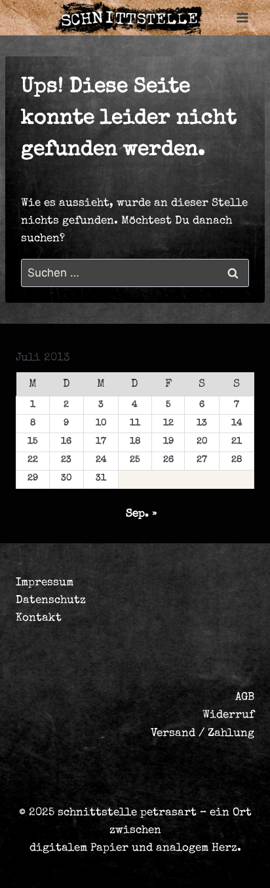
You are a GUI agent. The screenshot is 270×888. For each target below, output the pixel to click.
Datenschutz (51, 600)
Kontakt (39, 618)
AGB (244, 697)
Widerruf (228, 715)
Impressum (44, 583)
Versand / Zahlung (202, 733)
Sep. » (141, 514)
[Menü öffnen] (242, 18)
